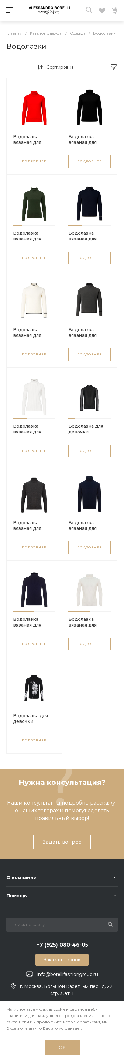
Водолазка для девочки (85, 429)
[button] (17, 225)
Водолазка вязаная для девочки (27, 142)
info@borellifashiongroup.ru (67, 974)
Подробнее (34, 161)
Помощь (16, 896)
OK (62, 1047)
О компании (21, 877)
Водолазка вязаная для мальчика (82, 238)
